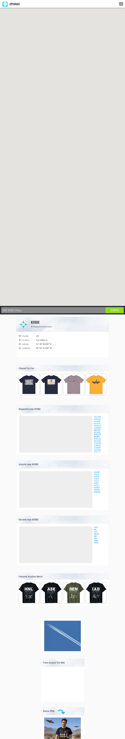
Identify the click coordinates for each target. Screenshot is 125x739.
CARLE (97, 445)
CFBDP (97, 448)
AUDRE (97, 428)
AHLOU (97, 419)
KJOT (96, 479)
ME (95, 536)
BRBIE (97, 437)
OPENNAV (14, 4)
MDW (96, 534)
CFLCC (97, 452)
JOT (96, 532)
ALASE (97, 421)
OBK (96, 541)
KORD (97, 488)
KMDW (97, 492)
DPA (96, 527)
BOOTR (97, 434)
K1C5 (96, 481)
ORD (96, 543)
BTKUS (97, 439)
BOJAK (97, 432)
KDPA (96, 477)
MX (95, 538)
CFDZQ (97, 450)
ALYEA (97, 423)
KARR (97, 472)
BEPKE (97, 430)
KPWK (97, 490)
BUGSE (97, 441)
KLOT (96, 485)
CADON (97, 443)
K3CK (96, 474)
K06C (96, 483)
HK (95, 530)
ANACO (97, 426)
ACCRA (97, 417)
